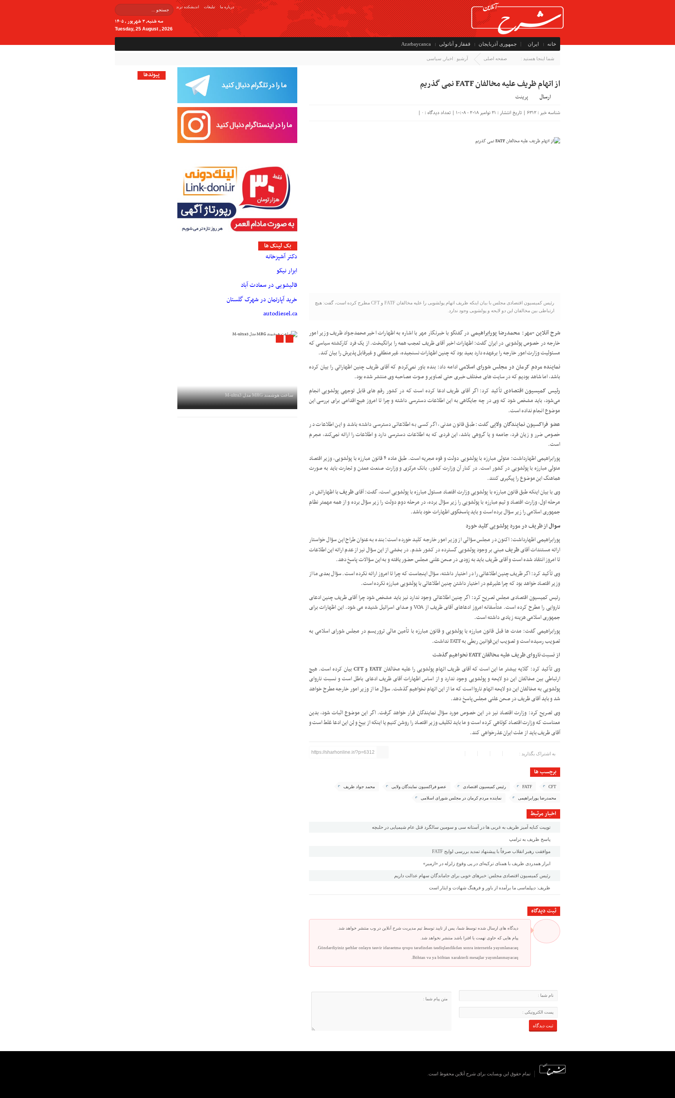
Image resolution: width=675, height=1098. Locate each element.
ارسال (545, 97)
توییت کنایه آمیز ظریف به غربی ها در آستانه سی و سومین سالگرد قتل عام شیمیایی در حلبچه (462, 827)
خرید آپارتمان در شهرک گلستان (262, 299)
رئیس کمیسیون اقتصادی (484, 786)
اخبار (448, 58)
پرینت (522, 96)
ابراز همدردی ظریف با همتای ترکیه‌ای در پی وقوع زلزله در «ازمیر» (487, 863)
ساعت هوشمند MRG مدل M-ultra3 (259, 395)
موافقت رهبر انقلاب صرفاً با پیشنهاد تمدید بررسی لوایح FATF (492, 851)
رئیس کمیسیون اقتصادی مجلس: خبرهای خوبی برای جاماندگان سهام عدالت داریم (473, 875)
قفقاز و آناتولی (454, 44)
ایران (533, 44)
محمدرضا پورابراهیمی (537, 798)
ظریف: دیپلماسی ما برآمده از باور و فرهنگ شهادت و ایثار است (490, 888)
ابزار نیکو (287, 270)
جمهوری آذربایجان (498, 44)
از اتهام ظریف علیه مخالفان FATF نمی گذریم (490, 84)
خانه (551, 44)
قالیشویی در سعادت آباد (269, 285)
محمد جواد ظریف (359, 786)
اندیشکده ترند (187, 7)
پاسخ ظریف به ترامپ (530, 839)
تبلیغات (209, 7)
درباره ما (227, 7)
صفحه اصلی (495, 58)
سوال (554, 526)
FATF (527, 786)
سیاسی (434, 58)
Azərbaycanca (416, 44)
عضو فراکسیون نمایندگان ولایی (418, 786)
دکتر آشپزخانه (281, 256)
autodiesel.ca (280, 313)
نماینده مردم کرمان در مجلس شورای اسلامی (461, 798)
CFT (552, 786)
